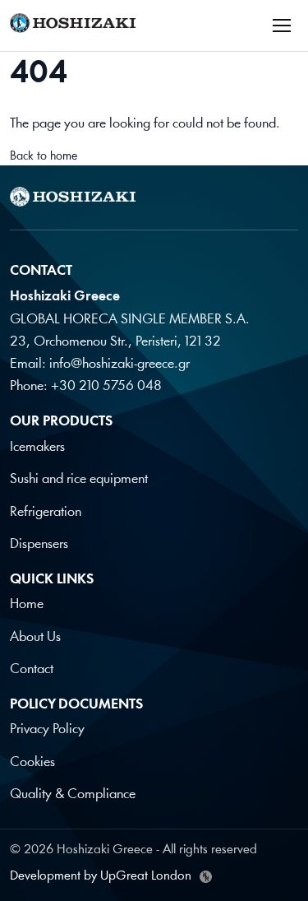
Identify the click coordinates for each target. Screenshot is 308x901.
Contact (31, 669)
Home (27, 604)
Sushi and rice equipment (79, 479)
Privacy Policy (47, 729)
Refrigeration (45, 512)
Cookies (32, 762)
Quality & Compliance (73, 794)
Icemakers (37, 447)
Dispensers (39, 544)
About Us (35, 637)
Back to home (43, 157)
